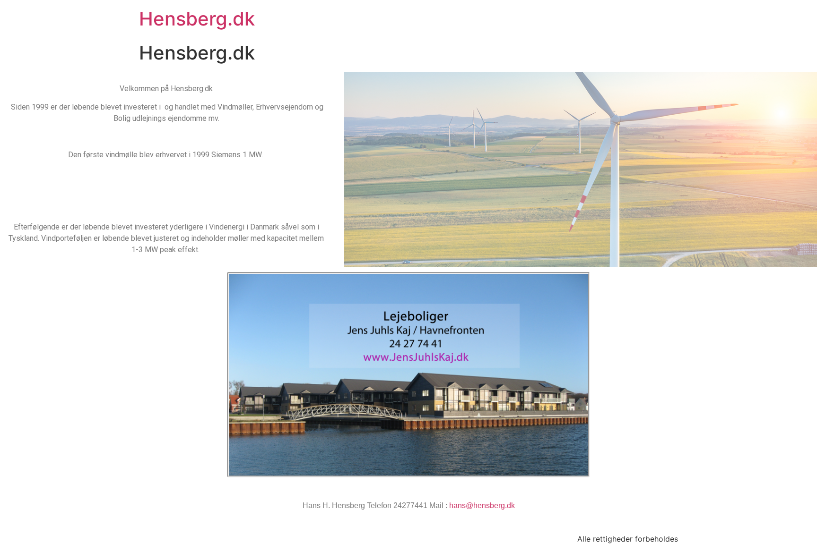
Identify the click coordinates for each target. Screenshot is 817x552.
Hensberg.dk (197, 18)
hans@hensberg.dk (482, 505)
